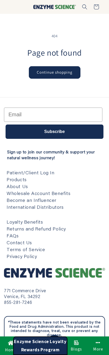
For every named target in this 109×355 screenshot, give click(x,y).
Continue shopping (54, 72)
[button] (84, 7)
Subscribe (54, 131)
